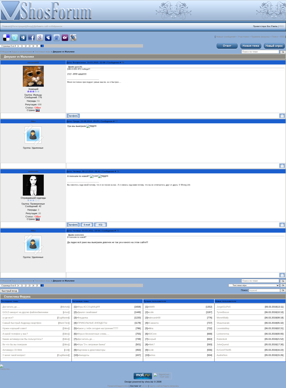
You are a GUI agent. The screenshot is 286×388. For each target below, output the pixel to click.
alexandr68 (33, 62)
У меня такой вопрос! (14, 355)
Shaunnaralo (223, 323)
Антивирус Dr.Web (12, 350)
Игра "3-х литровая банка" (92, 344)
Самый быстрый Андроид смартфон (22, 323)
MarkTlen (64, 323)
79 (117, 230)
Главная (6, 26)
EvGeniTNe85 (224, 350)
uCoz (144, 386)
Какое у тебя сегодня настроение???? (98, 328)
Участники (243, 36)
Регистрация (18, 26)
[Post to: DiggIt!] (23, 37)
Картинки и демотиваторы (91, 350)
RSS (281, 26)
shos (66, 312)
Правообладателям (117, 386)
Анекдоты (84, 355)
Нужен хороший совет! (15, 328)
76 (123, 62)
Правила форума (260, 36)
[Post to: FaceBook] (31, 37)
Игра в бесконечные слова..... (93, 334)
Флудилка (83, 317)
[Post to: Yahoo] (65, 37)
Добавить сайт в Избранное (48, 26)
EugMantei (63, 317)
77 (116, 121)
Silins (66, 328)
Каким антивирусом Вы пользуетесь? (23, 339)
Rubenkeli (222, 339)
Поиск (275, 36)
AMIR (152, 307)
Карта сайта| (156, 386)
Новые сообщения (226, 36)
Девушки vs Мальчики (64, 52)
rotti (67, 350)
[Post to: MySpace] (48, 37)
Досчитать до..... (11, 307)
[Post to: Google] (40, 37)
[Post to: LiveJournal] (73, 37)
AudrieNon (222, 355)
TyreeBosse (223, 312)
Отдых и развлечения (21, 52)
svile (151, 350)
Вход (29, 26)
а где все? (8, 317)
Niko (33, 121)
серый (152, 339)
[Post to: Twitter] (14, 37)
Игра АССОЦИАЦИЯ (89, 307)
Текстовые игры (43, 52)
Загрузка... (5, 369)
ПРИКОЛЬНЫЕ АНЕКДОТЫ (92, 323)
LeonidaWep (223, 328)
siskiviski (33, 171)
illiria (151, 328)
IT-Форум (4, 52)
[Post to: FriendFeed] (56, 37)
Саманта (153, 323)
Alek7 (152, 344)
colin (151, 312)
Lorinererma (223, 334)
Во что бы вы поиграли (15, 344)
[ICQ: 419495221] (100, 224)
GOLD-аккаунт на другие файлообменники (25, 312)
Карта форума (171, 386)
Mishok (65, 307)
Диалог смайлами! (87, 312)
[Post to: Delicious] (6, 37)
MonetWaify (223, 317)
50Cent (152, 334)
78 (118, 171)
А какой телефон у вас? (15, 334)
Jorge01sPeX (224, 307)
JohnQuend (223, 344)
